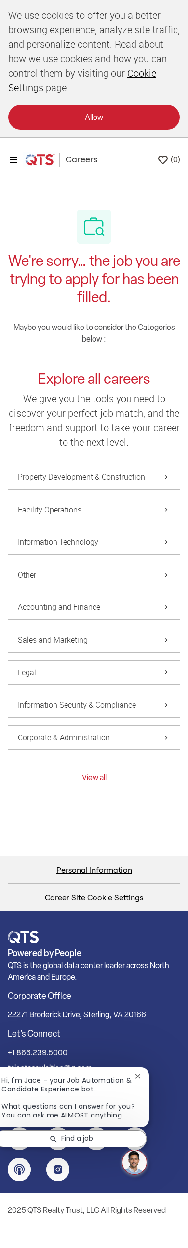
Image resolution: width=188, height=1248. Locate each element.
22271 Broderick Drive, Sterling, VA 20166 (77, 1014)
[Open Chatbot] (134, 1162)
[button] (94, 777)
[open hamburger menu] (13, 160)
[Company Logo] (39, 160)
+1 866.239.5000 (37, 1052)
